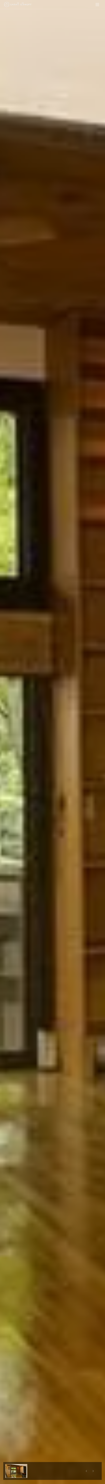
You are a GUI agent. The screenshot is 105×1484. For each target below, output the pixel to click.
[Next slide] (93, 1470)
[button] (16, 1471)
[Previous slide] (86, 1470)
